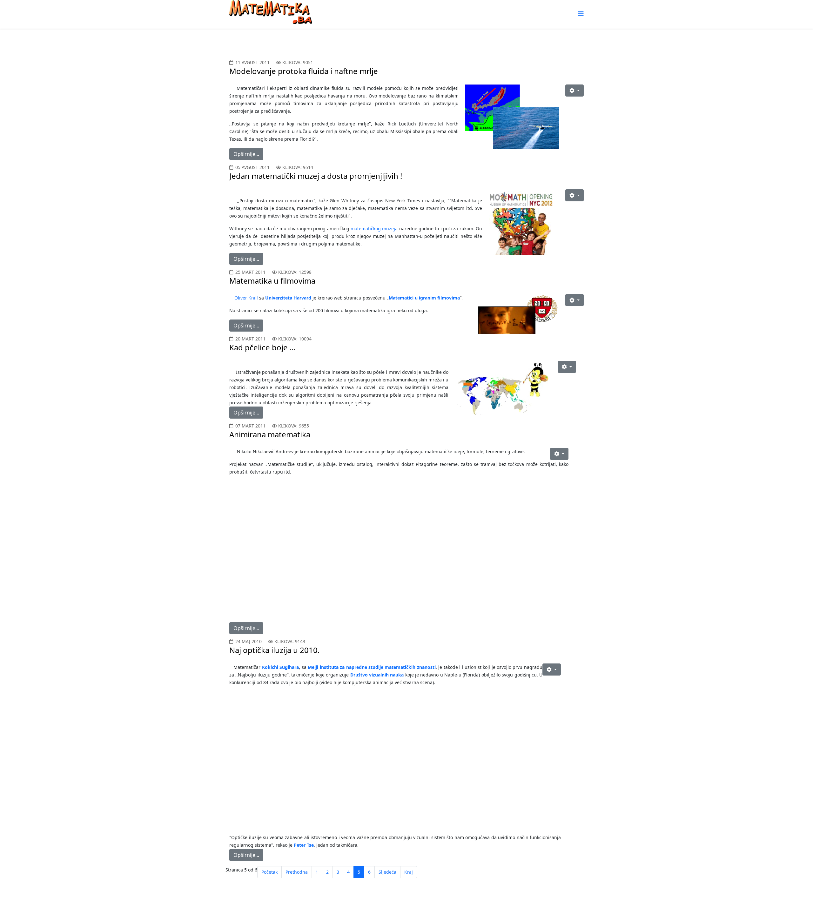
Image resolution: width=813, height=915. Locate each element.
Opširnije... (246, 154)
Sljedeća (387, 872)
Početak (269, 872)
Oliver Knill (246, 298)
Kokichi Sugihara (280, 667)
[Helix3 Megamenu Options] (581, 14)
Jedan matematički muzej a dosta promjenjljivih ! (315, 176)
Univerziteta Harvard (288, 298)
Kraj (408, 872)
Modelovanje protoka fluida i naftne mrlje (303, 71)
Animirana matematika (269, 434)
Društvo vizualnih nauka (377, 675)
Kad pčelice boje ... (262, 347)
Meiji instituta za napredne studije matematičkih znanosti (372, 667)
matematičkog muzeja (374, 228)
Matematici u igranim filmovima (424, 298)
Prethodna (297, 872)
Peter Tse (304, 845)
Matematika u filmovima (272, 280)
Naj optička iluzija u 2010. (274, 650)
